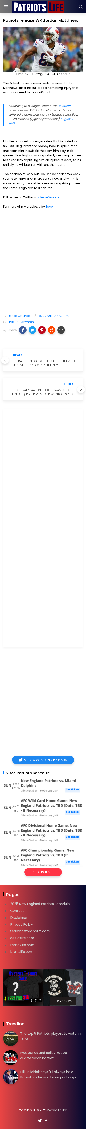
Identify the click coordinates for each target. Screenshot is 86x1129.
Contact (17, 910)
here (49, 206)
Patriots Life (57, 1110)
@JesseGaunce (48, 197)
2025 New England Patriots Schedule (40, 903)
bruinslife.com (21, 951)
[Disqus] (43, 472)
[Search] (81, 7)
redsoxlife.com (22, 944)
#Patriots (64, 106)
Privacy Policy (21, 924)
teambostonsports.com (30, 931)
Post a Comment (21, 322)
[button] (23, 330)
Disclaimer (19, 917)
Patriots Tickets (43, 872)
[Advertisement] (43, 262)
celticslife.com (22, 938)
